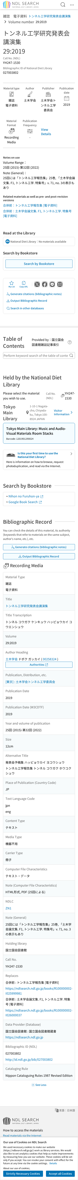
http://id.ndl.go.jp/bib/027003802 (29, 1059)
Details (53, 1163)
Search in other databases (27, 308)
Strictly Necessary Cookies (23, 1173)
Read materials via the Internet (22, 1135)
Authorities (37, 664)
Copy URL (24, 286)
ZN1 (8, 908)
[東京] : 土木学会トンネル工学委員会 (30, 681)
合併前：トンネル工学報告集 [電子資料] (30, 205)
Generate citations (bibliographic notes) (36, 294)
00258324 (49, 659)
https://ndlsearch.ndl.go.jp (24, 1037)
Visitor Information (61, 412)
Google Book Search (23, 501)
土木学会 (11, 659)
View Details (46, 131)
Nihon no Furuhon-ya (24, 496)
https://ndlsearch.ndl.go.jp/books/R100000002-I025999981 (39, 991)
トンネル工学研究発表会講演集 (49, 16)
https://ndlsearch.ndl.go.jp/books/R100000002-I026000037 (39, 1012)
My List (12, 286)
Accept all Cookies (60, 1173)
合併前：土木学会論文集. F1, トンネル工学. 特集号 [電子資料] (37, 213)
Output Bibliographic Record (28, 300)
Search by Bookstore (39, 263)
